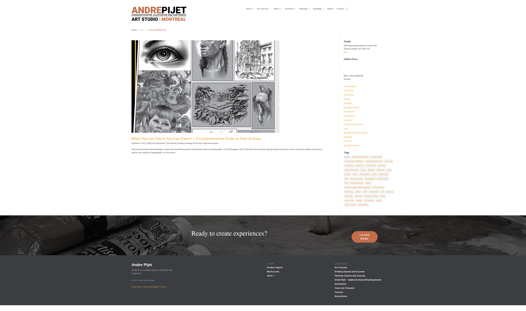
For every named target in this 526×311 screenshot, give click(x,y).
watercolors (363, 205)
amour (347, 157)
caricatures (370, 166)
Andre (136, 143)
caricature (360, 166)
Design (181, 143)
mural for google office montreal (357, 187)
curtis (363, 170)
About (276, 9)
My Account (273, 272)
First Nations (349, 112)
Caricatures (171, 143)
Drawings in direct (352, 107)
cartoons (381, 166)
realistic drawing (371, 196)
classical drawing (351, 170)
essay (388, 170)
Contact (340, 9)
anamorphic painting (360, 157)
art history (349, 166)
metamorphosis (357, 183)
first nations (365, 174)
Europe (347, 174)
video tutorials (350, 205)
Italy (346, 179)
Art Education (159, 143)
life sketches (382, 179)
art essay (388, 161)
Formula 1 (348, 120)
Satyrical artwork (210, 143)
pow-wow (358, 196)
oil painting (374, 192)
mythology (349, 192)
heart (374, 174)
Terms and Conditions (151, 287)
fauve (355, 174)
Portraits (198, 143)
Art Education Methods (354, 161)
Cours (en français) (344, 288)
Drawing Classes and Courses (350, 272)
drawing (371, 170)
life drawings (370, 179)
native (358, 192)
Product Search (275, 268)
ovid (382, 192)
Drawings (317, 9)
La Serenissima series (353, 124)
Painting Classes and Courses (350, 276)
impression (383, 174)
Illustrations (341, 296)
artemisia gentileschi (374, 161)
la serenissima (356, 179)
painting (390, 192)
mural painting (378, 187)
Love (346, 129)
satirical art (349, 201)
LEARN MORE (365, 237)
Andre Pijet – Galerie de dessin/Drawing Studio (358, 280)
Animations (340, 284)
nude (365, 192)
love (346, 183)
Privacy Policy (137, 287)
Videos (330, 9)
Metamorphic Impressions (355, 133)
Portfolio (289, 9)
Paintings (303, 9)
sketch (359, 201)
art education (376, 157)
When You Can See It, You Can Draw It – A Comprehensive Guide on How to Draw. (196, 139)
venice (378, 201)
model (368, 183)
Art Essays (348, 90)
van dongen (369, 201)
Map (346, 52)
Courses (339, 292)
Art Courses (262, 9)
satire (382, 196)
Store (248, 9)
